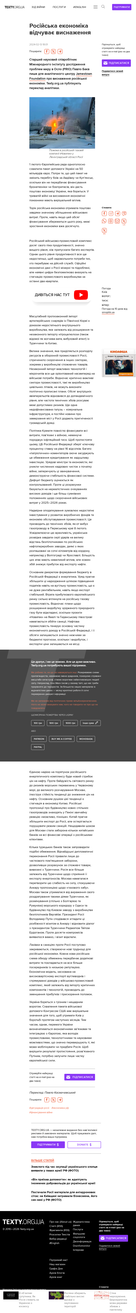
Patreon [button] (39, 739)
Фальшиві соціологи (79, 1235)
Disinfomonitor (81, 1245)
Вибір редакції (58, 1239)
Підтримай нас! (58, 1260)
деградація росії (40, 1108)
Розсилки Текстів (59, 1234)
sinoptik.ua (108, 312)
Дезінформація (82, 1241)
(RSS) (60, 1226)
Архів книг (55, 1277)
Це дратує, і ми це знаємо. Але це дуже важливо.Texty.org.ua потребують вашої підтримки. (63, 663)
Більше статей (42, 1160)
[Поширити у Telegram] (60, 51)
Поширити (35, 51)
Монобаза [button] (86, 739)
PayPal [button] (38, 747)
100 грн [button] (38, 723)
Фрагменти (56, 1230)
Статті (52, 1226)
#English (54, 1243)
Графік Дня (56, 1268)
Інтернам (78, 1250)
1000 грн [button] (70, 723)
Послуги (78, 1229)
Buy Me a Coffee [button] (62, 739)
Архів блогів (57, 1273)
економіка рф (61, 1108)
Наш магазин (57, 1264)
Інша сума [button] (88, 723)
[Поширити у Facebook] (46, 51)
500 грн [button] (53, 723)
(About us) (65, 1221)
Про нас (54, 1221)
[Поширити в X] (53, 51)
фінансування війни (41, 1112)
